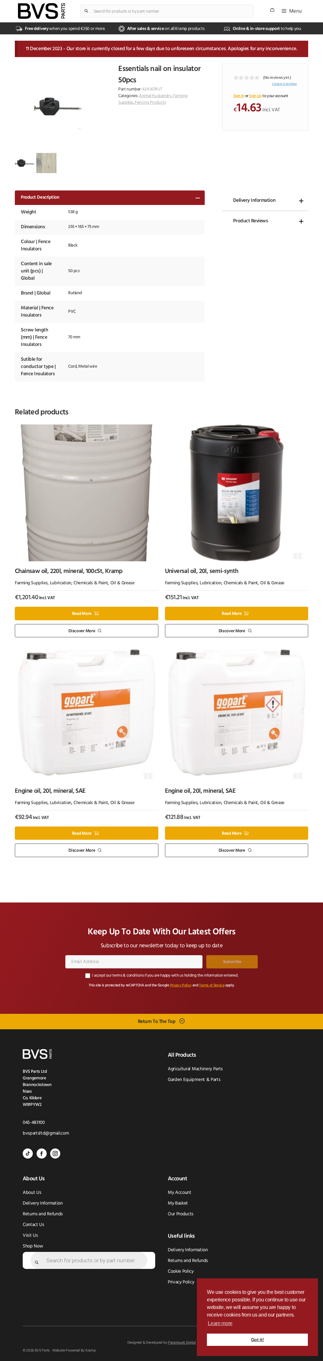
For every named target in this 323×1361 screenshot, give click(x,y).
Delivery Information (254, 200)
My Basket (178, 1203)
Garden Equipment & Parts (194, 1080)
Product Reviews (250, 221)
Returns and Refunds (43, 1214)
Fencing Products (150, 102)
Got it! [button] (257, 1339)
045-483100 (34, 1122)
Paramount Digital (182, 1343)
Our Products (180, 1214)
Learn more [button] (220, 1323)
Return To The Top (157, 1021)
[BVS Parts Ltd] (41, 11)
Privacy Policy (181, 985)
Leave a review (284, 84)
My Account (179, 1192)
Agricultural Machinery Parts (195, 1069)
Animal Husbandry (155, 96)
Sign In (238, 96)
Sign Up (255, 96)
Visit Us (30, 1235)
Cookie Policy (181, 1271)
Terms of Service (211, 985)
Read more (81, 613)
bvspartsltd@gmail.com (46, 1133)
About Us (32, 1192)
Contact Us (33, 1225)
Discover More (81, 630)
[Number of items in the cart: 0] (272, 10)
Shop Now (33, 1246)
